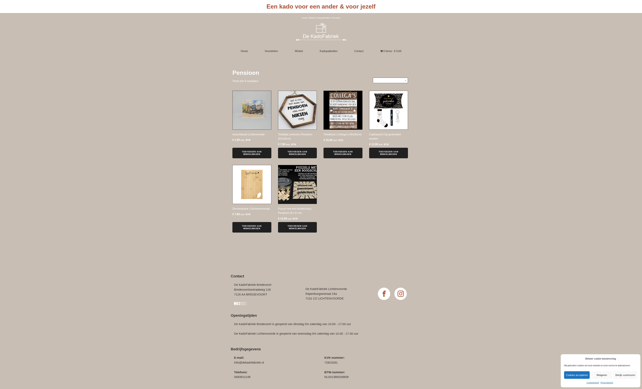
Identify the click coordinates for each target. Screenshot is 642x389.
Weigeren (602, 375)
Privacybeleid (607, 383)
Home (304, 18)
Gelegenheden (323, 18)
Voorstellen (271, 51)
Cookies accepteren (577, 375)
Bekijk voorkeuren (625, 375)
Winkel (312, 18)
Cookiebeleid (593, 383)
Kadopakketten (329, 51)
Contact (358, 51)
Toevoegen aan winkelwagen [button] (252, 153)
